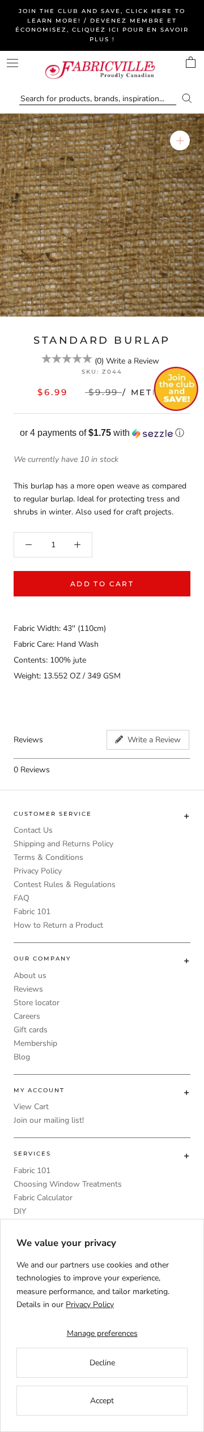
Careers (27, 1016)
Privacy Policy (38, 871)
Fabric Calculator (43, 1197)
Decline (102, 1362)
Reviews (28, 989)
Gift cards (31, 1029)
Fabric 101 (32, 911)
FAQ (21, 898)
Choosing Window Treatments (68, 1184)
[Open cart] (191, 62)
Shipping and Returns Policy (63, 843)
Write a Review (132, 361)
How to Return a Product (58, 925)
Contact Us (33, 830)
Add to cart (102, 583)
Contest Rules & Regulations (65, 884)
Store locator (37, 1002)
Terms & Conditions (48, 857)
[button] (102, 433)
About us (30, 975)
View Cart (31, 1106)
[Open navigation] (12, 63)
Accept (102, 1400)
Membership (35, 1043)
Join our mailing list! (49, 1120)
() (99, 361)
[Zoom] (180, 140)
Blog (22, 1057)
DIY (20, 1211)
